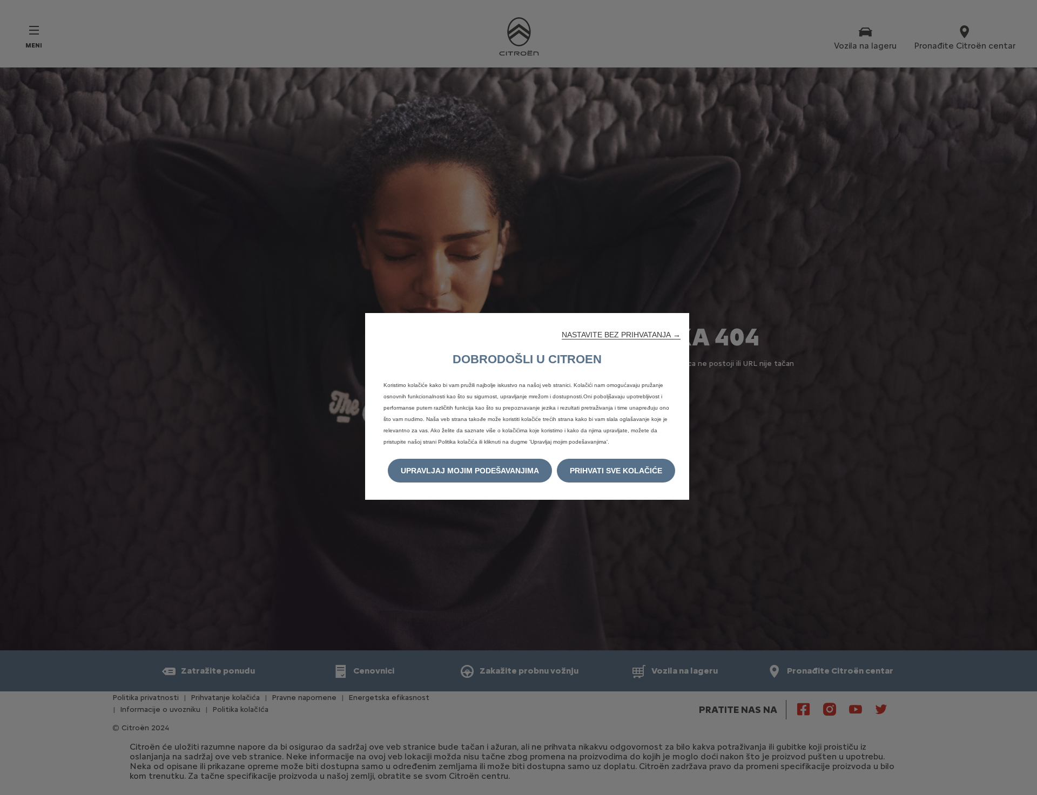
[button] (621, 334)
